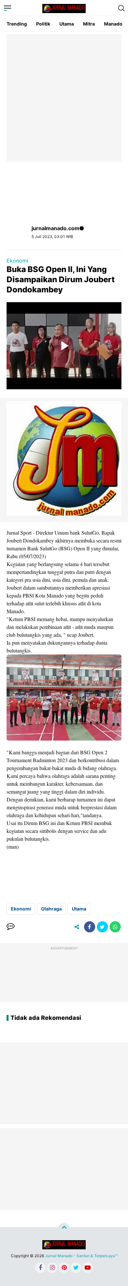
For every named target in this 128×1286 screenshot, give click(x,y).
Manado (113, 24)
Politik (43, 24)
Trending (17, 24)
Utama (66, 24)
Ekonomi (17, 260)
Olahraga (51, 908)
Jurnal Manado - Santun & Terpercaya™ (81, 1255)
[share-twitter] (102, 926)
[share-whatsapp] (115, 926)
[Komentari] (10, 926)
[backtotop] (64, 1228)
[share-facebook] (89, 926)
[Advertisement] (64, 98)
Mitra (89, 24)
